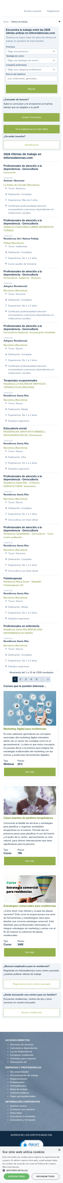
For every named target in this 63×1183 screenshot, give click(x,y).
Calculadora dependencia (23, 1048)
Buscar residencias (32, 1012)
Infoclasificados (18, 1085)
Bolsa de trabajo (18, 1089)
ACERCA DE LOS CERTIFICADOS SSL (31, 1135)
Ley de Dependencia (21, 1051)
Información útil (18, 1062)
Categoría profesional (16, 65)
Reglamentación (18, 1078)
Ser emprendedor (19, 1071)
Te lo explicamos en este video (31, 129)
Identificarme (31, 144)
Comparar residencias (22, 1055)
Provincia (10, 47)
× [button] (59, 1150)
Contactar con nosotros (22, 1109)
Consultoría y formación (22, 1119)
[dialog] (31, 1164)
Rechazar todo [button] (45, 1176)
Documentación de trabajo (24, 1075)
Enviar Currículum (31, 117)
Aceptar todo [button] (16, 1176)
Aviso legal (16, 1113)
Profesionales (17, 1082)
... (42, 679)
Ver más (29, 771)
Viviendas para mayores (23, 1058)
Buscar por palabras (16, 74)
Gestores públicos (19, 1092)
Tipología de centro (15, 56)
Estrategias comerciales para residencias (30, 906)
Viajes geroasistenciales (23, 1096)
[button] (31, 1144)
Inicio (6, 22)
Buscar (31, 88)
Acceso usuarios (32, 11)
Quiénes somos (18, 1106)
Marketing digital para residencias (25, 728)
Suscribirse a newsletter (22, 1116)
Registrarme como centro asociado (31, 984)
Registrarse (53, 11)
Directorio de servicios (22, 1044)
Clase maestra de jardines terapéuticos (28, 818)
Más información (11, 1167)
